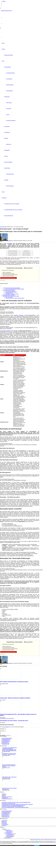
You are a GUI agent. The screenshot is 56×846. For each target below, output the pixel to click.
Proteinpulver (7, 96)
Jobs (49, 839)
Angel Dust (4, 825)
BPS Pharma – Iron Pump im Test (8, 754)
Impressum (32, 839)
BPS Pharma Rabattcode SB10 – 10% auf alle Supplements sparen (15, 807)
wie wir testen (53, 839)
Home (1, 226)
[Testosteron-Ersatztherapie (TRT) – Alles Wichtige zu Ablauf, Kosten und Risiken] (10, 712)
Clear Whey (9, 108)
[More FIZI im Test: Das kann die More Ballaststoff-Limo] (8, 787)
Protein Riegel (7, 168)
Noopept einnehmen (18, 315)
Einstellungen (36, 845)
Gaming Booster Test (6, 741)
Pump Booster (9, 78)
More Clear (4, 821)
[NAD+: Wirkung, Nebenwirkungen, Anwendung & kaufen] (10, 679)
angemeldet (6, 726)
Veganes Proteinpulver (11, 120)
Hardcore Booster (10, 84)
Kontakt (46, 839)
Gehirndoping (7, 150)
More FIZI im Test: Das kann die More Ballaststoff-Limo (12, 806)
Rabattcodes (4, 797)
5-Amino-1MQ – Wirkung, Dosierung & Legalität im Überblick (15, 697)
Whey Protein (9, 102)
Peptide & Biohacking (8, 55)
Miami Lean (9, 144)
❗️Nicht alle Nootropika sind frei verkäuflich (11, 287)
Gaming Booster (10, 90)
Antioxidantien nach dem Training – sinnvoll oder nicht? (14, 720)
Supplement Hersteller (6, 798)
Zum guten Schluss (9, 297)
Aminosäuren (7, 126)
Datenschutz (37, 839)
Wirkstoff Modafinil (6, 330)
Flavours (6, 156)
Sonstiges (6, 179)
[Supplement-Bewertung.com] (6, 10)
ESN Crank (4, 822)
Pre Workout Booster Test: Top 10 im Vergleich (13, 209)
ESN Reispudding (10, 185)
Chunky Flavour (5, 824)
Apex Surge (4, 823)
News (3, 43)
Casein (8, 114)
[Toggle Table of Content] (1, 285)
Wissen (3, 49)
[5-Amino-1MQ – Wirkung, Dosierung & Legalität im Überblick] (10, 695)
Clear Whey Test (5, 742)
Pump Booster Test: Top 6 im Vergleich (11, 203)
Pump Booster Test (6, 740)
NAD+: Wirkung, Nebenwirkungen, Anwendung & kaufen (14, 681)
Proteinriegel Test (5, 816)
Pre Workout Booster (11, 72)
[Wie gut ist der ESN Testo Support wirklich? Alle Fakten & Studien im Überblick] (8, 763)
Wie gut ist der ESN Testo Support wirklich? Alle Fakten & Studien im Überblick (8, 765)
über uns (42, 839)
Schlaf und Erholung (8, 162)
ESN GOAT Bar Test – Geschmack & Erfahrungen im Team (9, 777)
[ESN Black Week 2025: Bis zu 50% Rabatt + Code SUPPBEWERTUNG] (9, 748)
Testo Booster (7, 132)
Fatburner (6, 138)
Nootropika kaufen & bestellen (9, 294)
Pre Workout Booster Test (7, 738)
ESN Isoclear (4, 820)
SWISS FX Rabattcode (26, 254)
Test (3, 793)
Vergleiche (4, 197)
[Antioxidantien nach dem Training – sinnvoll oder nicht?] (7, 718)
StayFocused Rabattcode (12, 254)
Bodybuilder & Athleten (6, 796)
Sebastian (10, 240)
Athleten (3, 1)
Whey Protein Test (5, 815)
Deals (3, 191)
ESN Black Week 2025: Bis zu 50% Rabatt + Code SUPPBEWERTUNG (9, 750)
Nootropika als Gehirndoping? (9, 289)
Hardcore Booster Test (8, 215)
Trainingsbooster (7, 66)
